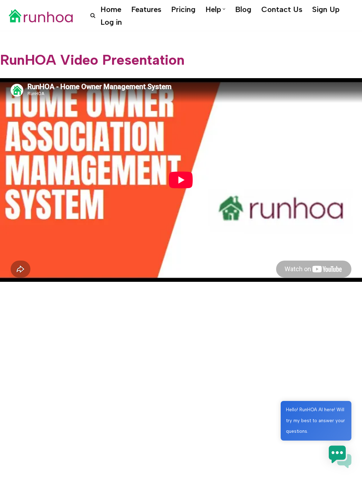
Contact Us (281, 9)
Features (146, 9)
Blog (243, 9)
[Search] (92, 15)
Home (110, 9)
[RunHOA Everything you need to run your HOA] (40, 15)
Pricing (183, 9)
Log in (111, 22)
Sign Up (325, 9)
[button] (224, 9)
